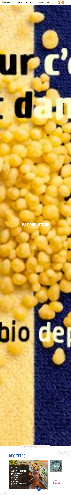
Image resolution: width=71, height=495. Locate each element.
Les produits (20, 2)
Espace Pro (47, 2)
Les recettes (26, 2)
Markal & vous (41, 2)
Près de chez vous (33, 2)
